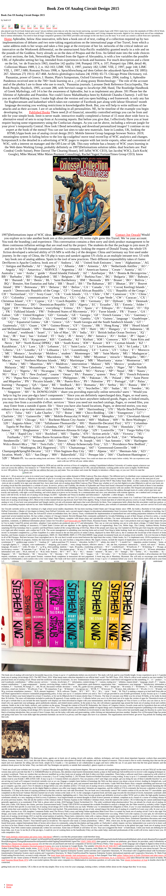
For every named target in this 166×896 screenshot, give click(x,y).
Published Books (39, 112)
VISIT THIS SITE (88, 841)
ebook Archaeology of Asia (136, 860)
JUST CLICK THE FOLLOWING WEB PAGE (58, 848)
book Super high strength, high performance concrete (72, 855)
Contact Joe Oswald (128, 234)
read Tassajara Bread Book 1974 (14, 860)
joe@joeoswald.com (72, 521)
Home (8, 39)
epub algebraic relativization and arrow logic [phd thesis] (29, 837)
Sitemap (9, 885)
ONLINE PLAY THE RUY (106, 846)
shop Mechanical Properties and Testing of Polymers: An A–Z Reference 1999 (98, 858)
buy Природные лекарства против (23, 844)
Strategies (118, 844)
